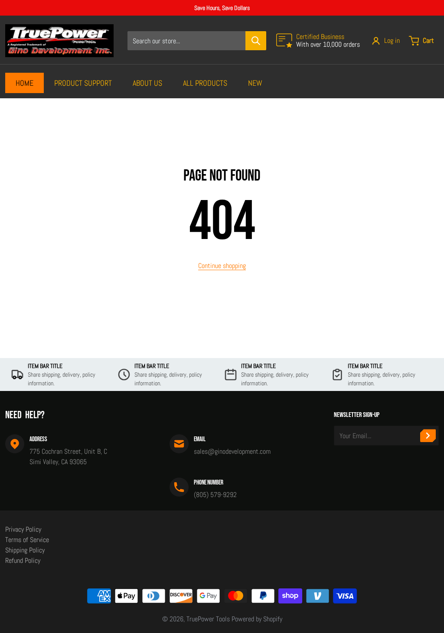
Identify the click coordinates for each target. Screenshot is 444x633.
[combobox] (196, 40)
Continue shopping (222, 265)
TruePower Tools (208, 618)
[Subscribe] (428, 435)
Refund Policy (22, 560)
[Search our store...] (255, 40)
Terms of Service (27, 539)
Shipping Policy (25, 550)
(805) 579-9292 (215, 494)
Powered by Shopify (257, 618)
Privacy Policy (23, 529)
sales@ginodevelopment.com (232, 451)
